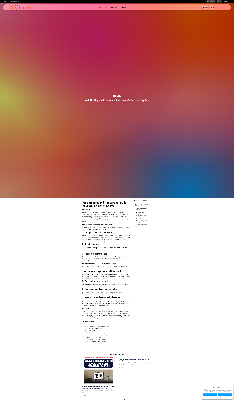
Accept (209, 394)
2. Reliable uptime (140, 212)
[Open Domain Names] (118, 7)
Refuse (225, 394)
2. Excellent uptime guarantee (142, 220)
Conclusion (138, 226)
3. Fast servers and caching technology (141, 222)
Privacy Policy (219, 397)
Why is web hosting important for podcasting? (141, 209)
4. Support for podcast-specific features (142, 225)
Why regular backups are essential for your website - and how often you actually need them (98, 387)
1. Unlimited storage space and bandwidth (142, 218)
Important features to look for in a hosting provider (142, 216)
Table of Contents (139, 228)
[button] (231, 387)
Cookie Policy (215, 397)
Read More (84, 395)
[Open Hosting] (102, 7)
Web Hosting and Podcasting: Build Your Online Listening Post (142, 205)
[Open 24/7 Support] (214, 1)
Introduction (138, 207)
